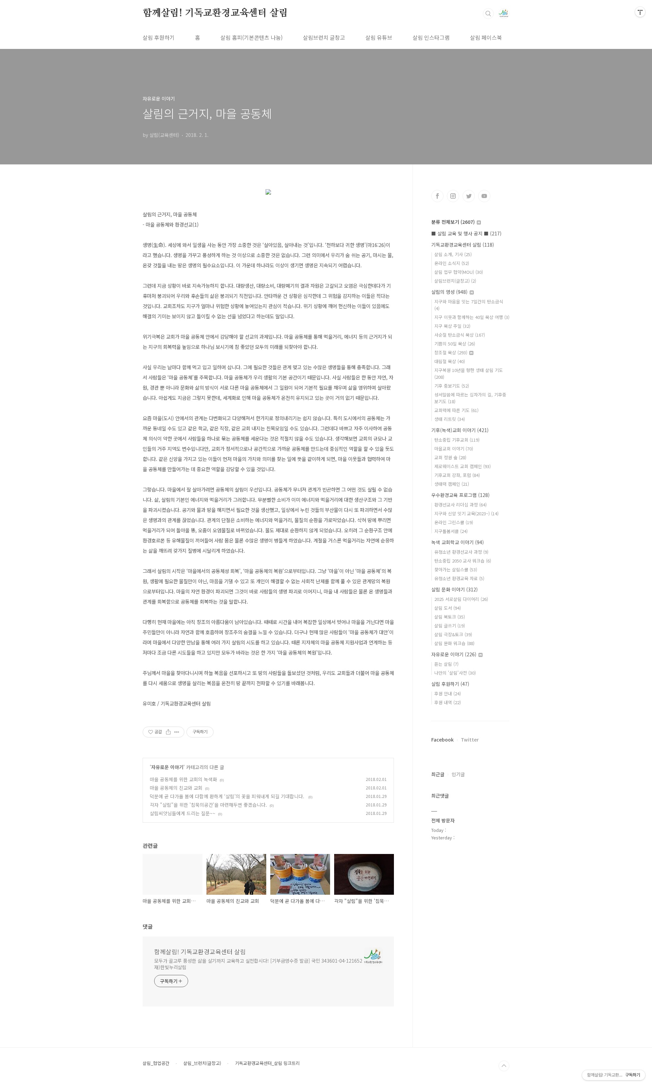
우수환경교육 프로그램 (460, 495)
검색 (488, 13)
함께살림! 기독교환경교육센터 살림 (215, 13)
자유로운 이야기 (167, 767)
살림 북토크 (449, 616)
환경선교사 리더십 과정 (460, 504)
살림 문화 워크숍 (454, 643)
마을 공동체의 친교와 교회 (176, 787)
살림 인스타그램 (431, 37)
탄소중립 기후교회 (456, 439)
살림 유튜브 (378, 37)
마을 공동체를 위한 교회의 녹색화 (183, 779)
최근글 (438, 774)
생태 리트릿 (449, 419)
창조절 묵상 (450, 352)
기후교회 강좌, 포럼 (457, 475)
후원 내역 (447, 702)
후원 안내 (447, 693)
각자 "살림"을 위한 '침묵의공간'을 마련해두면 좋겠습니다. (208, 804)
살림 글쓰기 (449, 625)
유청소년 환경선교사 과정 (461, 552)
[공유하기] (168, 732)
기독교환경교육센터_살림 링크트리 (267, 1063)
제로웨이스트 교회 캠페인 (462, 466)
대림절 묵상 (449, 361)
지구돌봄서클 (451, 531)
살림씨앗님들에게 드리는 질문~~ (182, 813)
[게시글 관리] (177, 732)
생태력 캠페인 (451, 484)
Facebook (442, 739)
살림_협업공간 (156, 1063)
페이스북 (437, 196)
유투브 (484, 196)
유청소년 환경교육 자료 (459, 578)
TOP (504, 1066)
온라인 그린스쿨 (453, 522)
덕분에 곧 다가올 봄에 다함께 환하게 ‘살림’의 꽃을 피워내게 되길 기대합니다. (228, 796)
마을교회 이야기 (453, 448)
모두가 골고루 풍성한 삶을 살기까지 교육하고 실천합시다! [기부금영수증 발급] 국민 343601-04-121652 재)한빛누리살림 (258, 963)
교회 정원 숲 (450, 457)
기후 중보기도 (451, 385)
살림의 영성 (449, 291)
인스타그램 (453, 196)
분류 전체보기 (453, 221)
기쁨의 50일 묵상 (454, 343)
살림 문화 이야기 (454, 589)
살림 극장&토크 (453, 634)
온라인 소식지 (451, 263)
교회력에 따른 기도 (456, 410)
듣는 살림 (446, 664)
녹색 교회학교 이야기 (457, 542)
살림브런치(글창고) (455, 281)
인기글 (458, 774)
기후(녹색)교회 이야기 (460, 430)
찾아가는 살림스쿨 (455, 569)
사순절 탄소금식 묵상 (459, 335)
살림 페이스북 (486, 37)
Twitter (470, 739)
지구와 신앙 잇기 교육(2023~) (466, 513)
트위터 (469, 196)
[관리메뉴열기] (640, 12)
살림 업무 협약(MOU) (458, 272)
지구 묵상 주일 (452, 326)
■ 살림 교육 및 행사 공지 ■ (466, 233)
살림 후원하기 (159, 37)
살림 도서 (447, 608)
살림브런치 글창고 (324, 37)
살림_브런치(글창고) (202, 1063)
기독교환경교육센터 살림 (462, 244)
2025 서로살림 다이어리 (461, 599)
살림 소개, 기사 (453, 254)
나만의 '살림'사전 (455, 673)
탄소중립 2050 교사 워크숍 (462, 560)
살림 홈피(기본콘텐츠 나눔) (251, 37)
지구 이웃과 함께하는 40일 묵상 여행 (471, 317)
